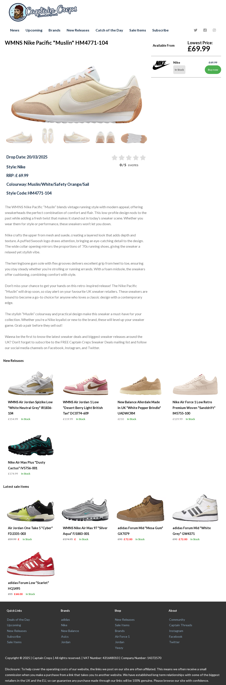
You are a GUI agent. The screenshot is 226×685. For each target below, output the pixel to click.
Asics (65, 636)
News (14, 30)
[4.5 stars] (142, 157)
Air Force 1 (122, 636)
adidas (65, 619)
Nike (64, 625)
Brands (54, 30)
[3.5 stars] (135, 157)
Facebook (175, 636)
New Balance (70, 631)
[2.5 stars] (128, 157)
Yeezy (119, 648)
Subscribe (160, 30)
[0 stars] (110, 157)
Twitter (174, 642)
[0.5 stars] (114, 157)
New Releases (78, 30)
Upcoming (34, 30)
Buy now (213, 69)
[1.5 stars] (121, 157)
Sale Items (137, 30)
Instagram (176, 631)
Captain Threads (180, 625)
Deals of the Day (18, 619)
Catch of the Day (109, 30)
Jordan (65, 642)
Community (177, 619)
